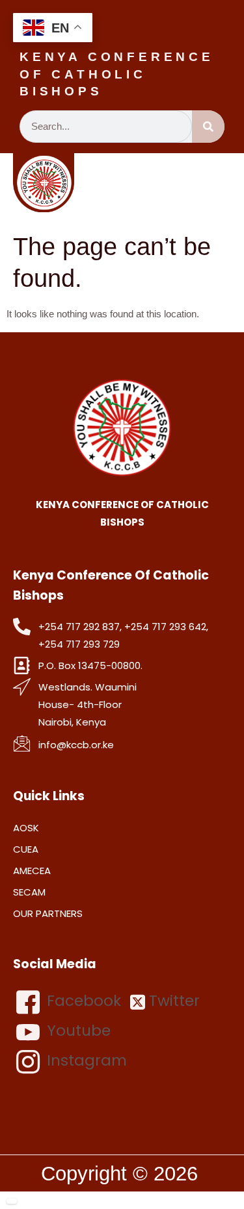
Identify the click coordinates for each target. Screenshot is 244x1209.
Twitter (172, 1001)
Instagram (85, 1060)
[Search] (208, 126)
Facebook (82, 1000)
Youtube (77, 1030)
